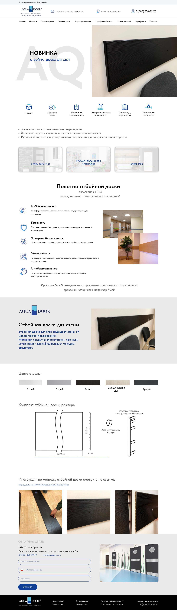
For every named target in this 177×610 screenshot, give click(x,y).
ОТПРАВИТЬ (28, 587)
